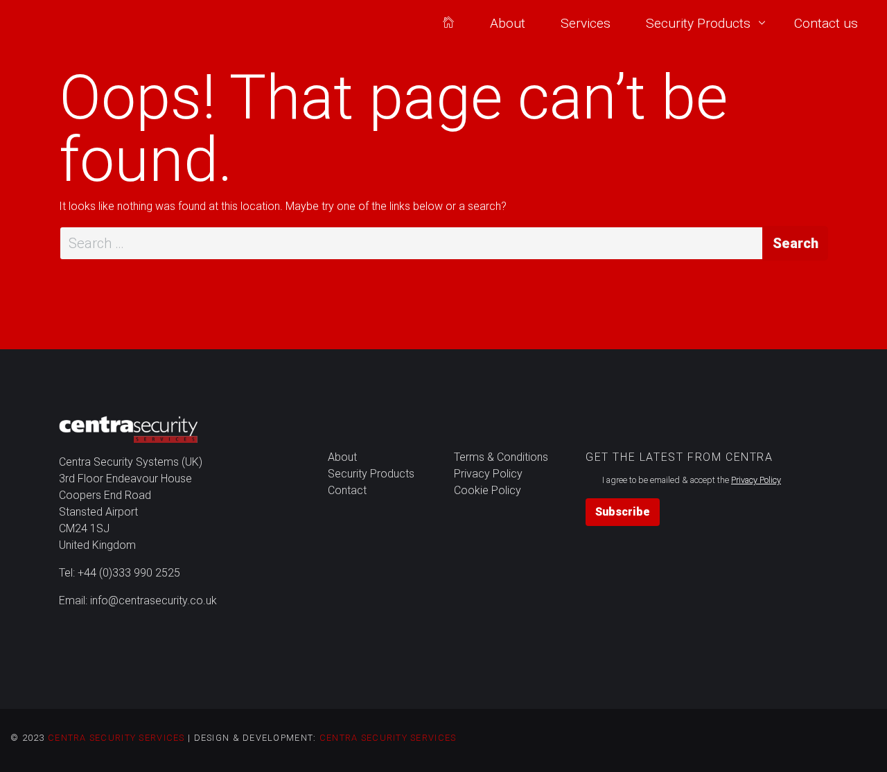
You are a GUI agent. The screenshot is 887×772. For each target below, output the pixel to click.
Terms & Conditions (501, 457)
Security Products (698, 23)
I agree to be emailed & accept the (691, 480)
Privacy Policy (488, 473)
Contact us (826, 23)
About (507, 23)
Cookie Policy (487, 490)
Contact (347, 490)
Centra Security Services (116, 737)
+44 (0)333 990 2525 (129, 572)
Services (586, 23)
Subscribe (622, 511)
